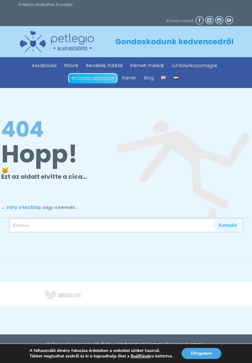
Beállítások (140, 356)
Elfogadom (201, 353)
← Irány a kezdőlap (21, 207)
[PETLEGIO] (56, 41)
